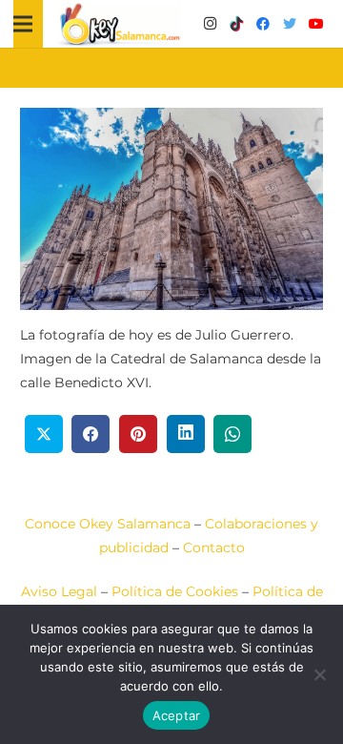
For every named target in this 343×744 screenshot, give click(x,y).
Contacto (214, 547)
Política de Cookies (174, 591)
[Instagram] (209, 23)
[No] (319, 674)
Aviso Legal (59, 591)
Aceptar (176, 715)
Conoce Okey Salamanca (108, 523)
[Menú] (23, 24)
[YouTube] (316, 23)
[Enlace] (120, 24)
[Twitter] (289, 23)
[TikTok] (236, 23)
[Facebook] (263, 23)
